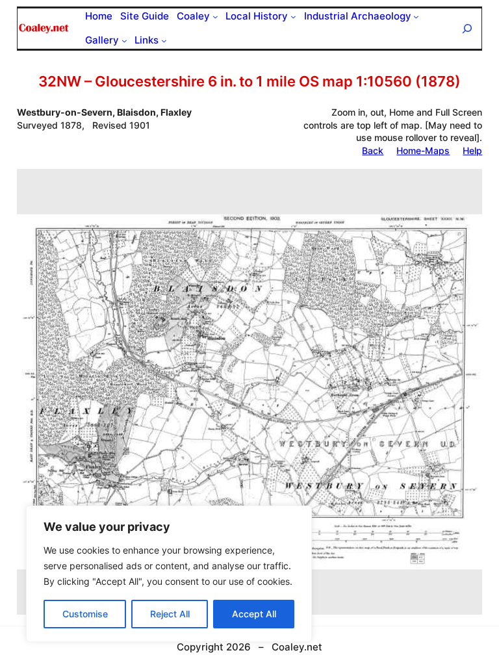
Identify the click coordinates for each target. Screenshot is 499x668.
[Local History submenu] (293, 16)
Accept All (254, 613)
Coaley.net (297, 647)
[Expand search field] (466, 28)
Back (372, 150)
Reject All (170, 613)
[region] (169, 574)
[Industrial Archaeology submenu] (416, 16)
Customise (85, 613)
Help (472, 150)
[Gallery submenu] (124, 41)
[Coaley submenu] (215, 16)
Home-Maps (423, 150)
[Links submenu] (164, 41)
